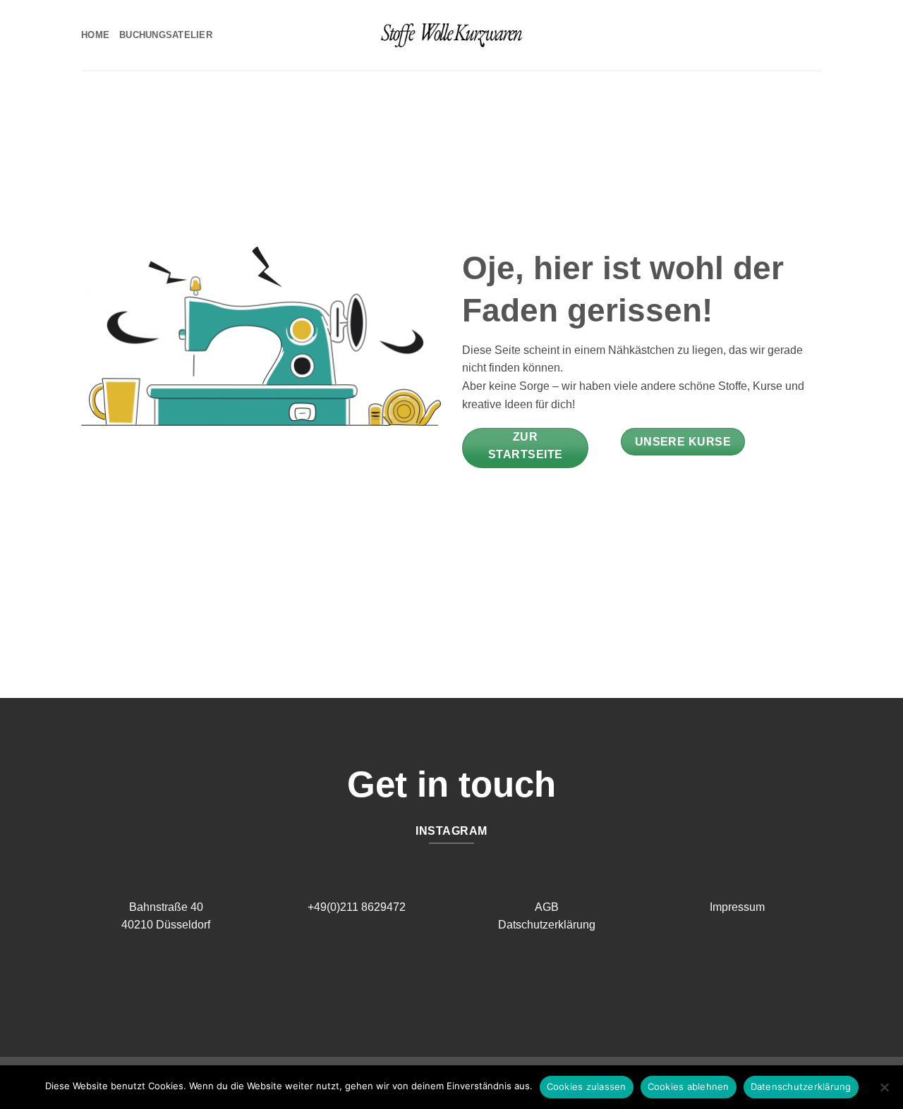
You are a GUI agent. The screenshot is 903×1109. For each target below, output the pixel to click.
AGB (547, 907)
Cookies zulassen (586, 1086)
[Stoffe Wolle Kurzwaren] (451, 35)
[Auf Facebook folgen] (440, 982)
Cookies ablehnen (688, 1086)
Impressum (737, 907)
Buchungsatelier (165, 35)
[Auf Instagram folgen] (462, 982)
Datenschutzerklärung (801, 1086)
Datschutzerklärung (546, 925)
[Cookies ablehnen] (883, 1091)
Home (95, 35)
